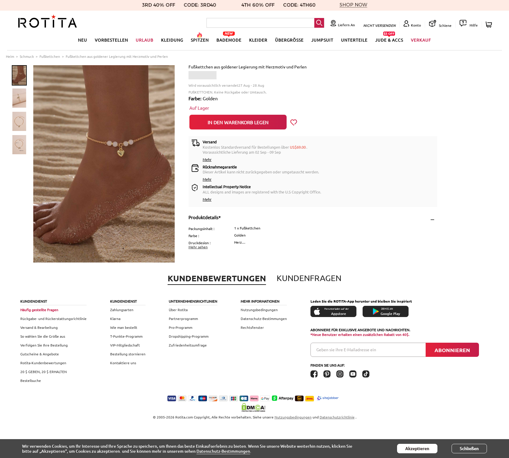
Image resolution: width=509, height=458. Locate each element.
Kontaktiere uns (123, 362)
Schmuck (27, 56)
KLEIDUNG (172, 39)
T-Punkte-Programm (126, 336)
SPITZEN (200, 39)
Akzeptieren (417, 448)
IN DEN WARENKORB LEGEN (238, 122)
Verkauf (421, 39)
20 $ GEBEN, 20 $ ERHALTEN (43, 371)
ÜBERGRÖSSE (289, 39)
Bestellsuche (30, 380)
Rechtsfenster (252, 327)
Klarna (115, 318)
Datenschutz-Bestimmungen (264, 318)
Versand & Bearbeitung (39, 327)
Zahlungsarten (121, 309)
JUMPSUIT (322, 39)
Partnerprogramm (183, 318)
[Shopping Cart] (490, 25)
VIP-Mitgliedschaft (125, 345)
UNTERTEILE (354, 39)
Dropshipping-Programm (189, 336)
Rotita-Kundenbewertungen (43, 362)
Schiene (445, 25)
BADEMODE (229, 39)
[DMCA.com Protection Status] (254, 407)
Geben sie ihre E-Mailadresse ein (346, 349)
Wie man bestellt (123, 327)
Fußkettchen (49, 56)
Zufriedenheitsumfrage (188, 345)
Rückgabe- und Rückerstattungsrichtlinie (53, 318)
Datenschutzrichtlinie (337, 417)
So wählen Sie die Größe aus (42, 336)
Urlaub (144, 39)
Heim (10, 56)
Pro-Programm (180, 327)
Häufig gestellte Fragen (39, 309)
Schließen (469, 448)
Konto (416, 25)
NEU (82, 39)
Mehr (207, 159)
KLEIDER (258, 39)
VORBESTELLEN (111, 39)
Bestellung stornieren (128, 354)
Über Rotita (178, 309)
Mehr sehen (198, 246)
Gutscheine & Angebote (39, 354)
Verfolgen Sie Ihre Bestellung (44, 345)
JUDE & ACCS (389, 39)
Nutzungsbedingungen (259, 309)
